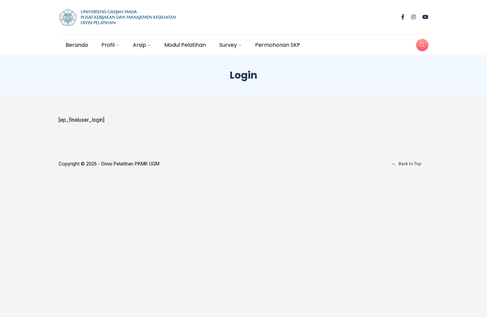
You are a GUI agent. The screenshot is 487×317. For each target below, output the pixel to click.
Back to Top (410, 163)
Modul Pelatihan (185, 45)
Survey (228, 45)
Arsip (139, 45)
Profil (108, 45)
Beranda (77, 45)
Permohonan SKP (277, 45)
